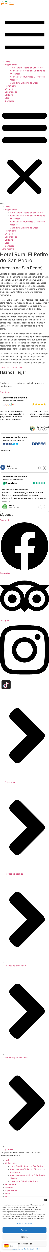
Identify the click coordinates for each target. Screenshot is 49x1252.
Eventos (9, 89)
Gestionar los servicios (24, 1223)
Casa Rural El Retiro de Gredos (24, 83)
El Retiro (9, 95)
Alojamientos (11, 64)
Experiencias (11, 92)
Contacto (9, 101)
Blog (7, 98)
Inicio (7, 61)
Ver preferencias (24, 1244)
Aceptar (24, 1230)
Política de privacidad (31, 1249)
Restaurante (10, 86)
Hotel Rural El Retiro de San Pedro (26, 67)
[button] (45, 1200)
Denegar (24, 1237)
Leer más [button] (6, 462)
